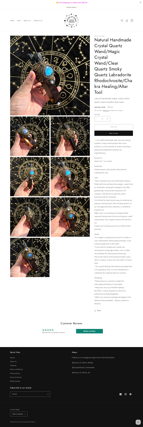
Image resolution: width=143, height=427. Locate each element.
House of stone (19, 422)
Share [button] (99, 310)
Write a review (89, 331)
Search (12, 358)
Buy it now (113, 133)
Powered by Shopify (29, 422)
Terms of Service (16, 377)
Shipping (106, 110)
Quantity (97, 114)
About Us (13, 361)
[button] (122, 20)
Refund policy (15, 381)
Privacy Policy (15, 373)
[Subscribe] (47, 394)
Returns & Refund (16, 369)
